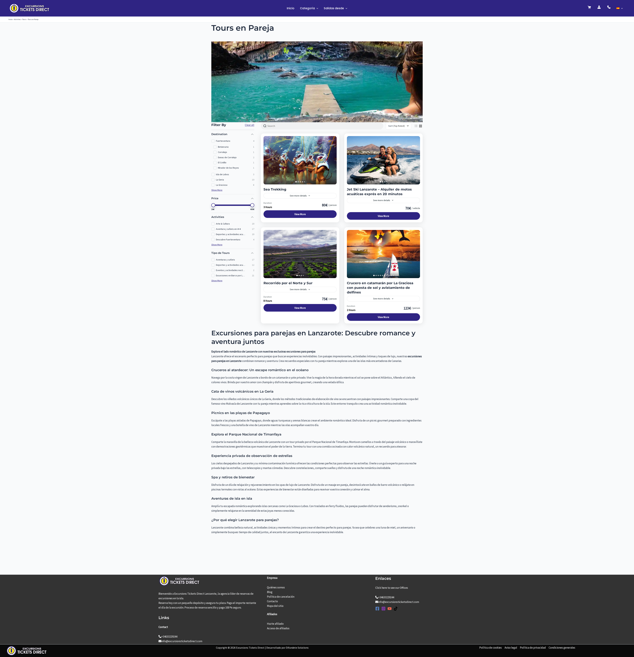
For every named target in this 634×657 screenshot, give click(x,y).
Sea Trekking (275, 189)
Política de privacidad (533, 647)
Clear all (249, 125)
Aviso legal (511, 647)
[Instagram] (383, 609)
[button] (316, 8)
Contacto (272, 601)
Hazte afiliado (275, 623)
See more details (298, 195)
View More (300, 214)
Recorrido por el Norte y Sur (288, 283)
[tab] (296, 181)
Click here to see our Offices (391, 588)
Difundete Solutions (297, 647)
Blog (269, 592)
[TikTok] (396, 609)
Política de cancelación (280, 596)
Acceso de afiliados (278, 628)
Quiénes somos (276, 587)
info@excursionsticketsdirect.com (181, 641)
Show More (216, 190)
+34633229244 (169, 636)
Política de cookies (490, 647)
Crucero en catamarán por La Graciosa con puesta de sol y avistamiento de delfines (380, 287)
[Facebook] (377, 609)
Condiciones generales (562, 647)
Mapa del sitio (275, 606)
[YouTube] (389, 609)
